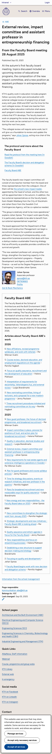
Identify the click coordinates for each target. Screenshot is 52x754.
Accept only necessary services (22, 740)
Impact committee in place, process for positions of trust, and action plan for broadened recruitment (23, 433)
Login (47, 2)
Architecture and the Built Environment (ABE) (22, 615)
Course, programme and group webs (18, 664)
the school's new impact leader (28, 189)
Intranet (5, 2)
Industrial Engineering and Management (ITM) (22, 641)
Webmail (6, 659)
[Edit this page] (3, 599)
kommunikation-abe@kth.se (15, 590)
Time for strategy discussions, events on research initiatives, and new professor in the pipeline (25, 481)
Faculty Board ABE (13, 170)
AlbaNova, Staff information (14, 654)
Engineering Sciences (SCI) (14, 628)
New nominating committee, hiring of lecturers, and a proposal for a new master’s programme (24, 395)
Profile (20, 284)
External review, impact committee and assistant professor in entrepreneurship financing (23, 452)
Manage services (15, 733)
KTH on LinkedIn (9, 697)
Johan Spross (22, 135)
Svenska (36, 11)
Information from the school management (21, 579)
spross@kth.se (23, 278)
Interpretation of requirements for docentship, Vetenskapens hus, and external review (24, 384)
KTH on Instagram (10, 702)
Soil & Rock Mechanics (12, 288)
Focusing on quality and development (24, 558)
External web (8, 674)
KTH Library (7, 669)
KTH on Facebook (10, 691)
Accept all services (16, 747)
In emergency (8, 679)
